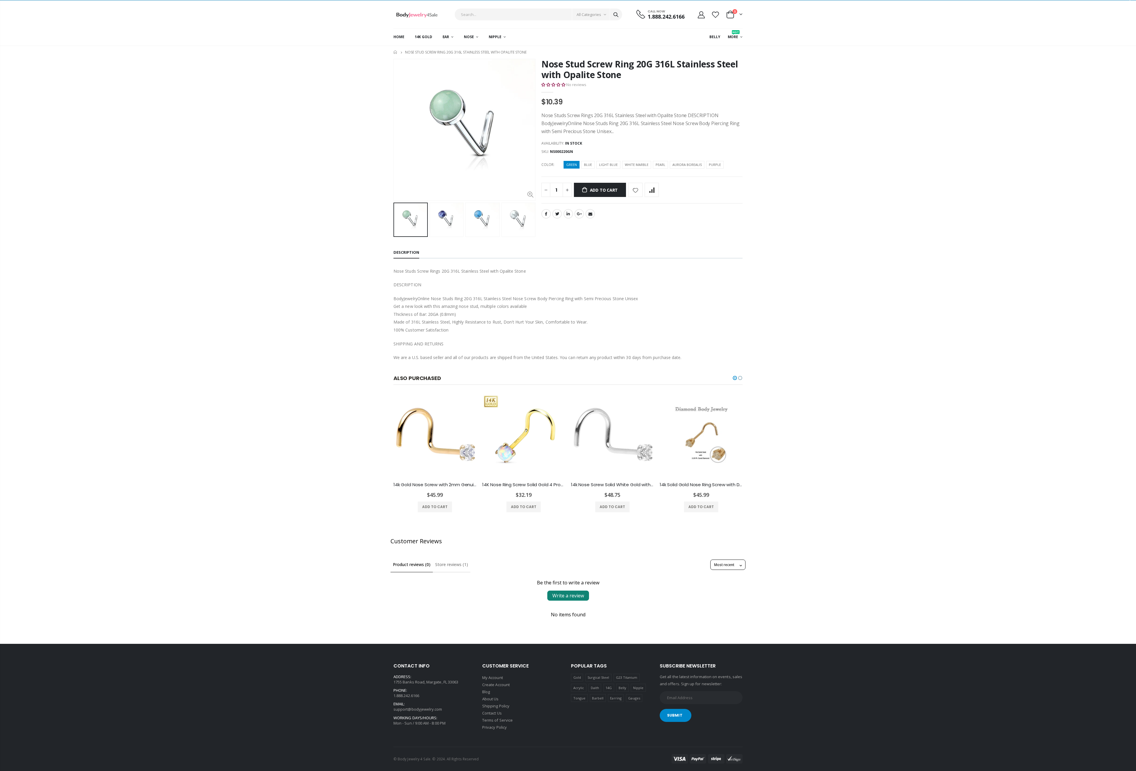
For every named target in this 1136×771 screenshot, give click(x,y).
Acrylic (578, 688)
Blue (588, 164)
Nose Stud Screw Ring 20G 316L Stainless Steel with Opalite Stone (639, 69)
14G (609, 688)
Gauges (634, 698)
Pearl (660, 164)
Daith (595, 688)
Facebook (546, 214)
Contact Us (492, 713)
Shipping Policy (495, 706)
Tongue (579, 698)
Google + (579, 214)
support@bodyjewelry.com (417, 709)
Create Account (496, 684)
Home (395, 52)
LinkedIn (568, 214)
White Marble (636, 164)
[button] (553, 84)
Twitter (557, 214)
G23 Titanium (627, 677)
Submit (674, 715)
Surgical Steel (598, 677)
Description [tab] (406, 252)
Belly (622, 688)
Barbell (597, 698)
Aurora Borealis (687, 164)
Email (590, 214)
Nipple (638, 688)
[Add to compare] (652, 190)
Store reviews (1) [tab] (451, 564)
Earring (615, 698)
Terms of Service (497, 720)
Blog (486, 691)
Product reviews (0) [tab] (411, 564)
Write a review (568, 595)
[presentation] (400, 220)
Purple (715, 164)
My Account (492, 677)
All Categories (589, 14)
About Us (490, 699)
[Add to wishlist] (635, 190)
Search (616, 14)
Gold (577, 677)
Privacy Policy (494, 727)
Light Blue (608, 164)
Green (571, 164)
